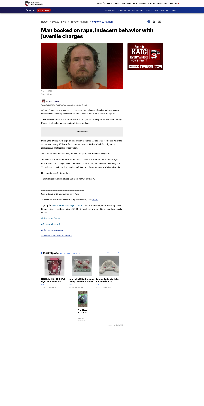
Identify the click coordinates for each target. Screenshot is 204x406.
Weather (132, 3)
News (44, 22)
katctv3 (27, 10)
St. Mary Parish (110, 10)
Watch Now (171, 3)
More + (174, 10)
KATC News (54, 101)
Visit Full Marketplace (115, 253)
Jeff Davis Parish (138, 10)
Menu (100, 3)
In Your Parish (79, 22)
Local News (59, 22)
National (120, 3)
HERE (95, 199)
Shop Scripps (155, 3)
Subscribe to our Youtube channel (56, 235)
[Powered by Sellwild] (119, 325)
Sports (142, 3)
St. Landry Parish (152, 10)
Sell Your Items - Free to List (70, 253)
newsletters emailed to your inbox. (67, 205)
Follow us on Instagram (52, 229)
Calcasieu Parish (102, 22)
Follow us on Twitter (50, 218)
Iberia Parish (164, 10)
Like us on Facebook (50, 223)
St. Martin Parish (124, 10)
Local (110, 3)
